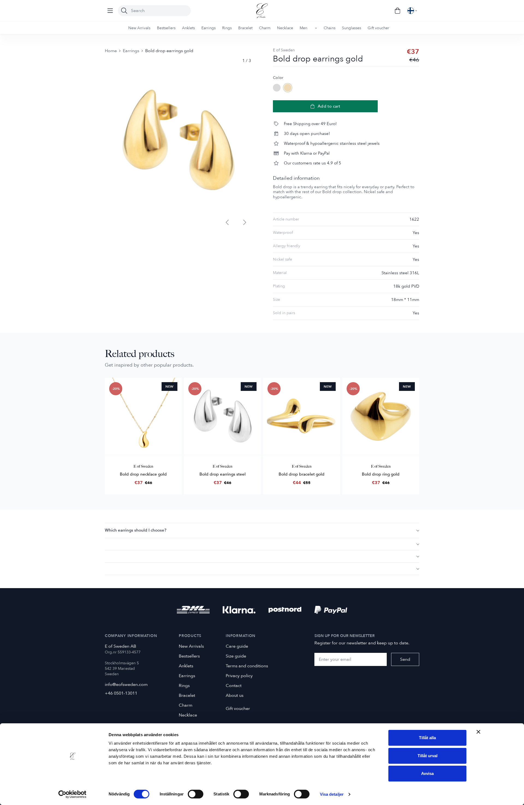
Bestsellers (189, 656)
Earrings (131, 51)
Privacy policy (239, 676)
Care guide (237, 646)
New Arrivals (191, 646)
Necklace (188, 715)
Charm (185, 705)
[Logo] (262, 10)
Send (405, 659)
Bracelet (187, 695)
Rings (184, 686)
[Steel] (277, 88)
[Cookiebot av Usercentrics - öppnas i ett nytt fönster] (72, 794)
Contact (234, 686)
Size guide (236, 656)
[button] (262, 530)
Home (111, 51)
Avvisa (427, 773)
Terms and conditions (247, 666)
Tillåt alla (427, 737)
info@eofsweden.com (126, 685)
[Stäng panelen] (478, 732)
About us (234, 695)
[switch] (195, 794)
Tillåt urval (427, 755)
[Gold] (287, 88)
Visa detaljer (332, 794)
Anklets (186, 666)
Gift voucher (238, 709)
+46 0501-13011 (121, 693)
